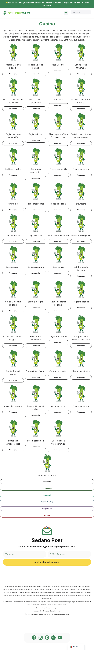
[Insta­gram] (40, 637)
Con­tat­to (53, 611)
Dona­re (59, 611)
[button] (66, 13)
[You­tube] (60, 637)
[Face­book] (34, 637)
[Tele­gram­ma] (53, 637)
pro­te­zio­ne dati (37, 611)
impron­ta (46, 611)
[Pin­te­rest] (47, 637)
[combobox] (81, 12)
